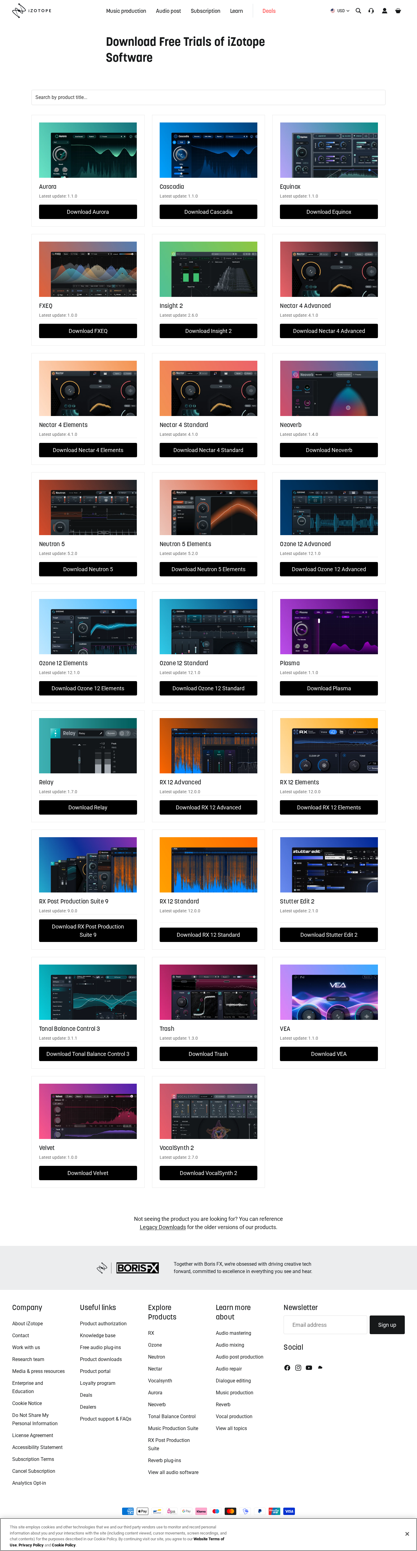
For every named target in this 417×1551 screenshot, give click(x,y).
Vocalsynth (160, 1381)
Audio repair (229, 1369)
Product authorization (103, 1324)
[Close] (407, 1534)
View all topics (231, 1428)
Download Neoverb (329, 450)
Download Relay (87, 807)
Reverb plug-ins (164, 1460)
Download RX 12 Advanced (208, 807)
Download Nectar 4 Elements (88, 450)
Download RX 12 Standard (208, 935)
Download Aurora (88, 212)
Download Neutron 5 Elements (208, 569)
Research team (28, 1359)
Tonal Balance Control (172, 1416)
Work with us (26, 1347)
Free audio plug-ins (100, 1347)
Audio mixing (230, 1345)
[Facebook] (287, 1367)
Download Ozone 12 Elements (88, 688)
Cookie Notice (27, 1403)
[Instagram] (298, 1367)
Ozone (155, 1345)
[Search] (358, 10)
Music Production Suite (173, 1428)
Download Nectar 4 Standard (208, 450)
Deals (86, 1395)
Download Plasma (329, 688)
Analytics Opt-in (29, 1483)
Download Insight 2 (208, 331)
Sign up (387, 1325)
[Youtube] (309, 1367)
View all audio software (173, 1472)
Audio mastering (233, 1333)
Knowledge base (97, 1335)
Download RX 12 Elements (329, 807)
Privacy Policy (31, 1544)
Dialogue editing (233, 1381)
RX (151, 1333)
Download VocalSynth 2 (208, 1173)
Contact (20, 1335)
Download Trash (208, 1054)
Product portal (95, 1371)
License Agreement (32, 1435)
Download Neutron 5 (88, 569)
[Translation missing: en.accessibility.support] (371, 10)
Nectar (155, 1369)
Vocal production (234, 1416)
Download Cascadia (208, 212)
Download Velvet (87, 1173)
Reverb (223, 1404)
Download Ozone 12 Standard (208, 688)
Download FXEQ (88, 331)
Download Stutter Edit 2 (328, 935)
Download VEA (329, 1054)
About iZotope (27, 1324)
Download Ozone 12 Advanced (329, 569)
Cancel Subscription (33, 1471)
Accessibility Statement (37, 1447)
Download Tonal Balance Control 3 (87, 1054)
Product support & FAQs (105, 1419)
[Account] (384, 10)
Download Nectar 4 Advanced (329, 331)
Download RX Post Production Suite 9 (88, 930)
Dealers (88, 1407)
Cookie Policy (64, 1544)
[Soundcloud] (319, 1367)
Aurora (155, 1393)
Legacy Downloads (163, 1227)
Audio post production (239, 1357)
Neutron (156, 1357)
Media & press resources (38, 1371)
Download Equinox (328, 212)
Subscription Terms (33, 1459)
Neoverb (157, 1404)
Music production (234, 1393)
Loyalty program (97, 1383)
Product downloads (101, 1359)
